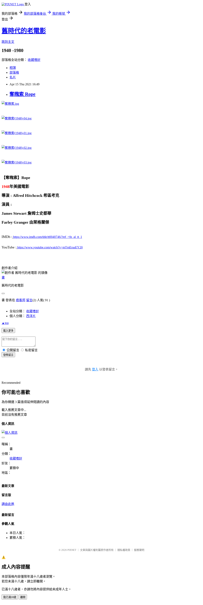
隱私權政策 (123, 549)
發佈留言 (8, 354)
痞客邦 (20, 300)
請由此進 (8, 504)
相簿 (13, 67)
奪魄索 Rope (22, 94)
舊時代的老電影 (24, 30)
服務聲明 (139, 549)
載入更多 (8, 330)
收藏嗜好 (34, 60)
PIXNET (71, 549)
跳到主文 (8, 41)
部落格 (14, 72)
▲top (5, 323)
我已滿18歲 (9, 597)
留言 (29, 300)
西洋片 (31, 316)
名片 (13, 77)
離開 (22, 597)
